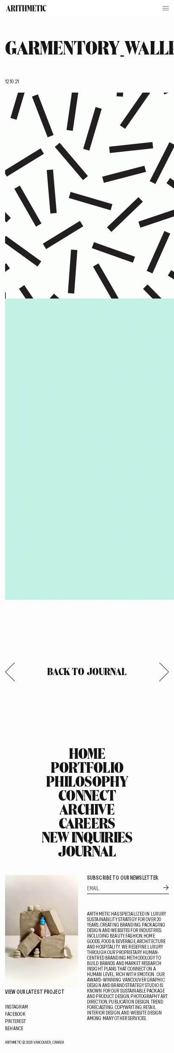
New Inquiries (87, 837)
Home (87, 753)
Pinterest (15, 1020)
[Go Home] (26, 8)
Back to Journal (87, 671)
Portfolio (87, 767)
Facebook (15, 1013)
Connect (87, 795)
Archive (87, 809)
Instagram (16, 1006)
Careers (87, 823)
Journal (87, 851)
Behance (14, 1028)
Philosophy (87, 781)
